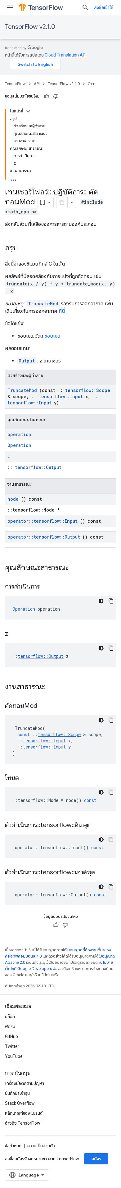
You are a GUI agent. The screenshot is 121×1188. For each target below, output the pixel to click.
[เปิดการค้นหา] (85, 7)
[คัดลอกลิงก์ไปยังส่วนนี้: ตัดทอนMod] (45, 706)
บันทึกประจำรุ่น (17, 1093)
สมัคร (96, 1159)
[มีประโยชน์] (46, 96)
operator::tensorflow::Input (42, 521)
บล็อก (10, 1016)
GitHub (11, 1036)
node (13, 499)
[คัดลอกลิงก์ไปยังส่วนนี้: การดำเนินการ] (48, 587)
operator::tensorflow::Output (43, 537)
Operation (19, 445)
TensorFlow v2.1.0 (30, 27)
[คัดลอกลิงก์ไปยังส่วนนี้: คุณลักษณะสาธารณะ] (76, 568)
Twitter (12, 1046)
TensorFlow (15, 83)
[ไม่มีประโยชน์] (55, 96)
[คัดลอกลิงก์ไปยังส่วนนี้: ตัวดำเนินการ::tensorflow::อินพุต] (98, 825)
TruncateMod (43, 304)
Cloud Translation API (66, 54)
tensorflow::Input (61, 396)
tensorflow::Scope (87, 390)
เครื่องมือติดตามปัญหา (24, 1083)
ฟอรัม (10, 1026)
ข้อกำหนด (13, 1145)
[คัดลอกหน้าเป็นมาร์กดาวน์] (62, 202)
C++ (91, 83)
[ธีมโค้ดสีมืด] (101, 601)
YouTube (14, 1056)
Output (27, 361)
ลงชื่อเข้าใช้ (104, 7)
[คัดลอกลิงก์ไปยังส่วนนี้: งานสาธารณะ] (53, 687)
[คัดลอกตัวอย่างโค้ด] (111, 601)
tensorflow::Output (38, 467)
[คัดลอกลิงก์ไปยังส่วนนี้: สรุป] (24, 248)
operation (19, 434)
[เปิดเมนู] (10, 7)
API (37, 83)
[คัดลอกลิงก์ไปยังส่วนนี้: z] (16, 634)
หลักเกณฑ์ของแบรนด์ (24, 1113)
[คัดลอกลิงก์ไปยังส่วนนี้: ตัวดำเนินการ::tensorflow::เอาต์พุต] (102, 872)
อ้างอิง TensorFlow (22, 1123)
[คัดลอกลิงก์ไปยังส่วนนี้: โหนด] (26, 778)
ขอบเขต (52, 336)
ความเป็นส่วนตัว (41, 1145)
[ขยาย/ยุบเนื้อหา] (28, 111)
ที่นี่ (62, 311)
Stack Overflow (20, 1103)
